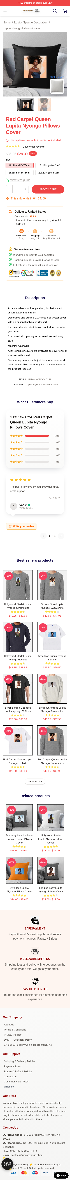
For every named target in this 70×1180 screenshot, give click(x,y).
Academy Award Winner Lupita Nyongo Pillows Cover (19, 839)
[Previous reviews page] (43, 536)
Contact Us (10, 1076)
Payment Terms (13, 1066)
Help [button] (63, 1175)
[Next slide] (61, 64)
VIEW (18, 596)
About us (9, 1024)
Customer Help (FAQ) (16, 1081)
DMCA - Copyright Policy (18, 1039)
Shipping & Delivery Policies (19, 1061)
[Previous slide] (8, 64)
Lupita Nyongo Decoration (31, 22)
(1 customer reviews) (33, 146)
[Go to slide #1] (25, 104)
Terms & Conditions (15, 1029)
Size (8, 159)
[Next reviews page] (61, 536)
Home (7, 22)
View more (35, 781)
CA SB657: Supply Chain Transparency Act (28, 1044)
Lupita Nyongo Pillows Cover (21, 28)
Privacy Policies (13, 1034)
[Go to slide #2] (44, 104)
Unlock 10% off (7, 1164)
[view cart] (65, 11)
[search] (55, 11)
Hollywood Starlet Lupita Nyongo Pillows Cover (50, 839)
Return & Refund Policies (18, 1071)
